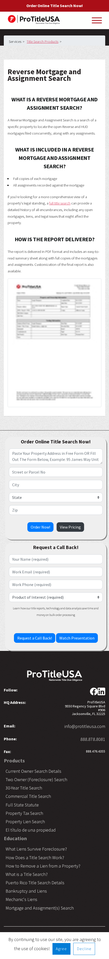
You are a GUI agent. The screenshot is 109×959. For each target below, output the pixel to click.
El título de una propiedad (31, 830)
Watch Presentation (77, 638)
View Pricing (70, 527)
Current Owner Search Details (33, 771)
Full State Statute (22, 805)
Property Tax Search (24, 813)
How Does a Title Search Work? (35, 857)
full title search (59, 203)
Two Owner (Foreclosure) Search (36, 779)
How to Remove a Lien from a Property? (43, 866)
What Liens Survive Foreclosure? (36, 849)
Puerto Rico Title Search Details (35, 883)
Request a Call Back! (34, 638)
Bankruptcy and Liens (26, 891)
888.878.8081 (92, 739)
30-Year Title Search (24, 788)
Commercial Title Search (28, 796)
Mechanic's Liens (21, 899)
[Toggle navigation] (97, 20)
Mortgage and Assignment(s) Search (40, 908)
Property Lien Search (25, 821)
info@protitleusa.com (84, 726)
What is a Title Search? (27, 874)
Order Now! (40, 527)
